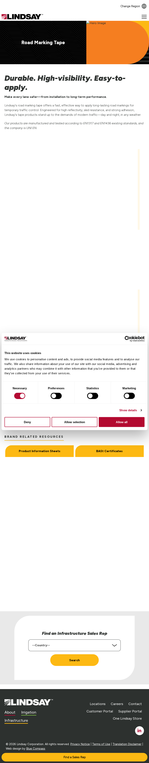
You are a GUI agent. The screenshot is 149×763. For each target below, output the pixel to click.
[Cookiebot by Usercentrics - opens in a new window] (128, 339)
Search (74, 660)
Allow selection (74, 422)
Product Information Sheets (39, 451)
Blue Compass (35, 748)
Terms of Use (101, 744)
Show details (128, 410)
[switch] (56, 396)
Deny (27, 422)
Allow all (121, 422)
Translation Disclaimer (127, 744)
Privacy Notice (80, 744)
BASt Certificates (109, 451)
